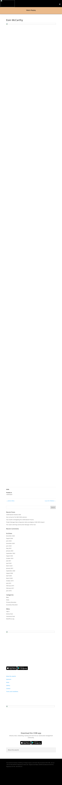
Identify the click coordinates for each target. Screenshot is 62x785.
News (7, 600)
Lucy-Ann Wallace (50, 501)
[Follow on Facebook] (27, 777)
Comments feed (10, 616)
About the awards (11, 676)
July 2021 (8, 561)
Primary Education (11, 602)
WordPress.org (10, 619)
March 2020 (9, 578)
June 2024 (9, 541)
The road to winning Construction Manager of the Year (21, 524)
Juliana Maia (10, 501)
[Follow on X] (31, 777)
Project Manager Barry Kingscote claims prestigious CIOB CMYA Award (25, 522)
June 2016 (9, 590)
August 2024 (9, 538)
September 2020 (10, 571)
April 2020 (9, 576)
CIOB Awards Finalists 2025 (13, 514)
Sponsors (8, 679)
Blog (7, 597)
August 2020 (9, 573)
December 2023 (10, 543)
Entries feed (9, 614)
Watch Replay (31, 10)
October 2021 (9, 558)
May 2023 (8, 548)
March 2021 (9, 566)
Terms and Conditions (12, 691)
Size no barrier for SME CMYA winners (16, 517)
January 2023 (9, 551)
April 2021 (9, 563)
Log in (7, 611)
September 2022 (10, 553)
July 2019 (8, 583)
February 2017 (10, 588)
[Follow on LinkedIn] (34, 777)
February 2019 (10, 585)
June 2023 (9, 546)
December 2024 (10, 536)
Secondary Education (12, 605)
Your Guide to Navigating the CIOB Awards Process (20, 519)
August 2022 (9, 556)
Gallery (8, 685)
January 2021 (9, 568)
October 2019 (9, 581)
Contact (8, 688)
